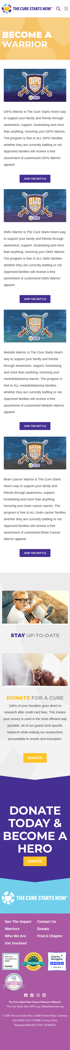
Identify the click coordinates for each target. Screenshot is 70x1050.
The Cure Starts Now (17, 1006)
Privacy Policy (49, 1020)
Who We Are (15, 936)
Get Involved (16, 943)
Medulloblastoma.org (53, 1006)
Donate (35, 861)
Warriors (12, 929)
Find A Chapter (49, 936)
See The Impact (18, 922)
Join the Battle (35, 178)
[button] (66, 8)
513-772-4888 (33, 1020)
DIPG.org (35, 1006)
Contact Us (46, 922)
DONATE (35, 758)
